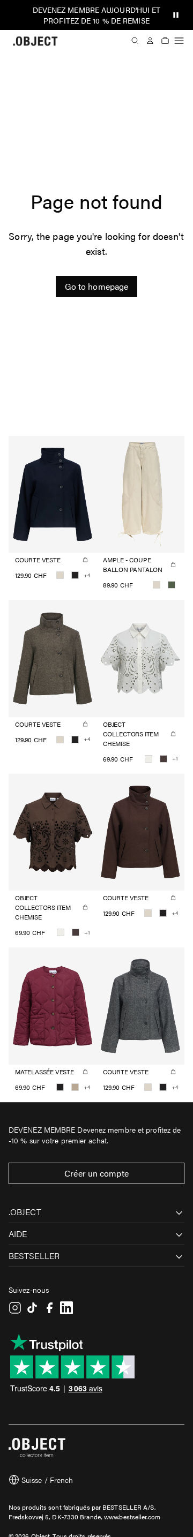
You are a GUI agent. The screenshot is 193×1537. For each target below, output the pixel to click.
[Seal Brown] (163, 758)
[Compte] (150, 40)
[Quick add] (85, 559)
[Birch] (60, 575)
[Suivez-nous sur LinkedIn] (66, 1307)
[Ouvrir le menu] (179, 40)
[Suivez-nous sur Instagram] (15, 1307)
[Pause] (176, 15)
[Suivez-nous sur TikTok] (32, 1307)
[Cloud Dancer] (148, 758)
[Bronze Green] (171, 584)
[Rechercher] (135, 40)
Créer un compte (96, 1173)
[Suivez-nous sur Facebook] (49, 1307)
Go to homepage (96, 286)
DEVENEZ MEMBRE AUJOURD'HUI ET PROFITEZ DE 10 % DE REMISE (97, 15)
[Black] (75, 575)
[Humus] (75, 1087)
